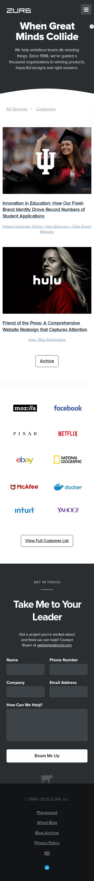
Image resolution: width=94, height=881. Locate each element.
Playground (47, 813)
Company (16, 683)
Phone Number (64, 660)
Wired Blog (47, 823)
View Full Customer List (47, 541)
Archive (47, 361)
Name (12, 660)
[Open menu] (86, 9)
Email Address (63, 683)
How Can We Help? (24, 705)
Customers (46, 109)
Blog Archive (47, 833)
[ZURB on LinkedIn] (47, 867)
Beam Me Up (47, 756)
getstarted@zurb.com (54, 645)
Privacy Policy (47, 843)
